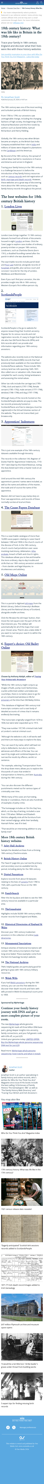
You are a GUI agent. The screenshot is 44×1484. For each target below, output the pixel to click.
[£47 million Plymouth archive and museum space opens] (22, 1307)
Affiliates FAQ (18, 23)
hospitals (5, 268)
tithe (33, 551)
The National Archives (16, 962)
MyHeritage (14, 1024)
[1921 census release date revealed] (22, 1192)
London (18, 241)
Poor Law (9, 265)
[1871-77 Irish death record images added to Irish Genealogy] (22, 1268)
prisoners (5, 700)
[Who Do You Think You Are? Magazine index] (22, 1116)
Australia (38, 774)
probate (4, 554)
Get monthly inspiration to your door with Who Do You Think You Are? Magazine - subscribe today (21, 55)
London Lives (13, 206)
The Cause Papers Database (22, 507)
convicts (24, 882)
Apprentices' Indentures (19, 421)
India (34, 144)
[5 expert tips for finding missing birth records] (22, 1386)
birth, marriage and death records (16, 179)
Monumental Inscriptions (18, 943)
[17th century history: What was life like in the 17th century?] (22, 1152)
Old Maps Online (15, 575)
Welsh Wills (11, 978)
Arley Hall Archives (14, 846)
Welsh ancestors (17, 982)
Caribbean (11, 150)
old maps (29, 603)
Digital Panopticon (13, 874)
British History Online (15, 859)
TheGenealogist (13, 909)
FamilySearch (12, 893)
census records (15, 176)
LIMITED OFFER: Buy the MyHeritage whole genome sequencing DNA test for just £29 (22, 1042)
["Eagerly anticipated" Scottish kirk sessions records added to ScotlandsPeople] (22, 1228)
